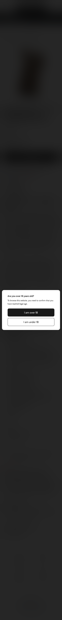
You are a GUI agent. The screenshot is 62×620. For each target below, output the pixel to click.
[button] (31, 312)
